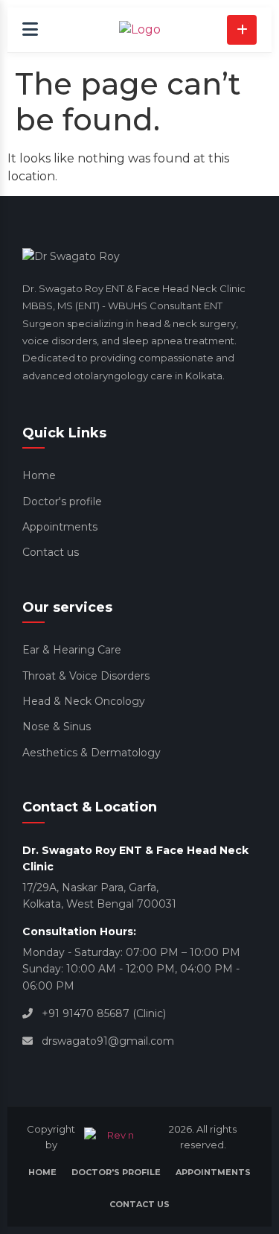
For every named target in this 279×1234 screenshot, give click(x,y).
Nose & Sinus (56, 726)
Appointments (59, 527)
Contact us (50, 552)
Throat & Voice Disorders (86, 676)
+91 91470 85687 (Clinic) (104, 1013)
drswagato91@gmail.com (108, 1041)
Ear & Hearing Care (71, 649)
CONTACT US (139, 1204)
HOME (42, 1172)
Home (39, 475)
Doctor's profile (62, 501)
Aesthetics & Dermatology (91, 752)
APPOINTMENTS (213, 1172)
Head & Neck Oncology (83, 701)
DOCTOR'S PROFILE (116, 1172)
